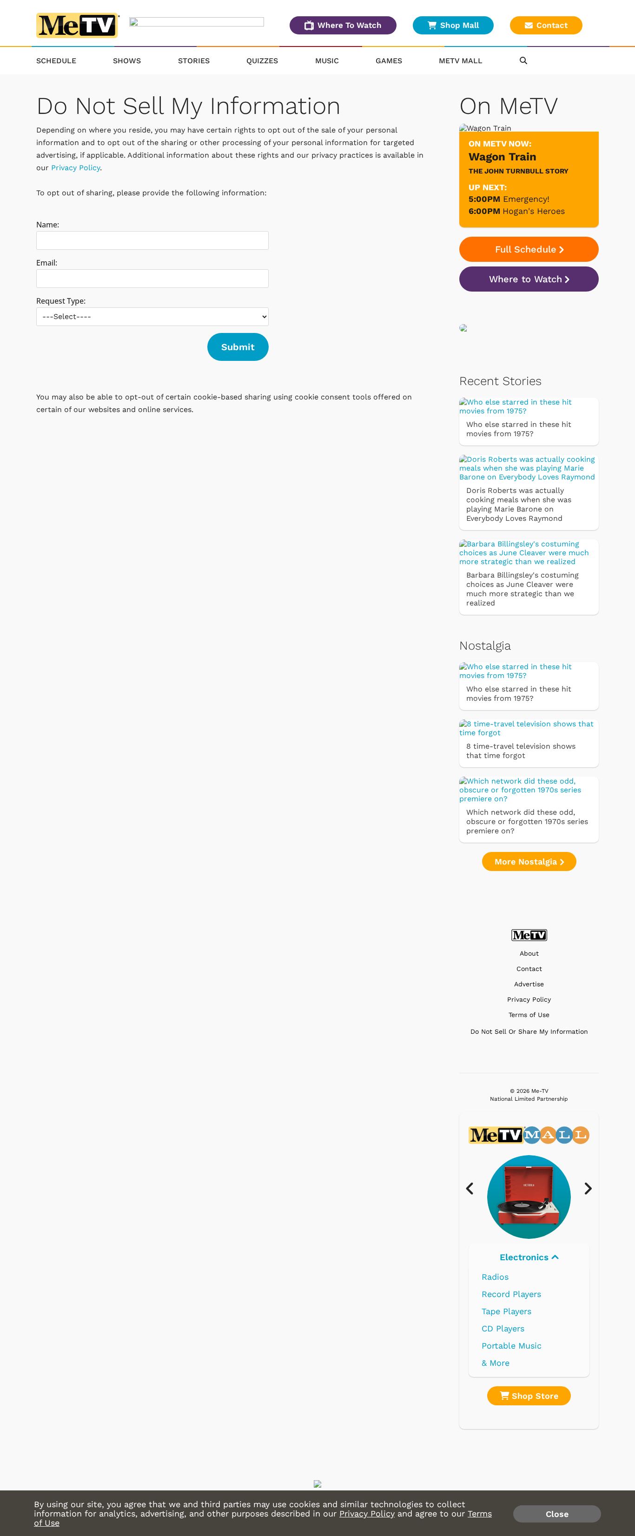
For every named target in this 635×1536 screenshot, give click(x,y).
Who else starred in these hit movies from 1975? (518, 429)
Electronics (525, 1257)
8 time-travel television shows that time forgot (520, 751)
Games (389, 60)
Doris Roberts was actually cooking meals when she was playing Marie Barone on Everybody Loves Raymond (518, 504)
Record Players (511, 1294)
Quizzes (262, 60)
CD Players (503, 1328)
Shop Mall (459, 25)
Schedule (56, 60)
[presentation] (474, 1189)
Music (327, 60)
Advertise (529, 984)
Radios (495, 1277)
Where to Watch (525, 279)
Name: (47, 224)
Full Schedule (525, 249)
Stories (194, 60)
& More (495, 1363)
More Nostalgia (527, 861)
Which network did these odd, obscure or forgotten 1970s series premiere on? (527, 821)
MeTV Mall (461, 60)
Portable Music (512, 1345)
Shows (127, 60)
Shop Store (533, 1396)
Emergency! (526, 199)
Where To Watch (350, 25)
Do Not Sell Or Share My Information (529, 1031)
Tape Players (506, 1311)
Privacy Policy (75, 167)
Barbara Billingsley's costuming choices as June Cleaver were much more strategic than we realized (522, 589)
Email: (46, 263)
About (529, 954)
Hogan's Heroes (534, 211)
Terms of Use (529, 1015)
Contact (552, 25)
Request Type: (61, 301)
